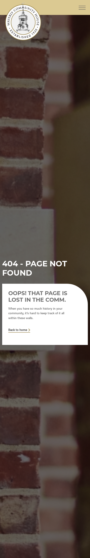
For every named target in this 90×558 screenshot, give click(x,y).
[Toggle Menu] (82, 4)
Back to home (17, 330)
